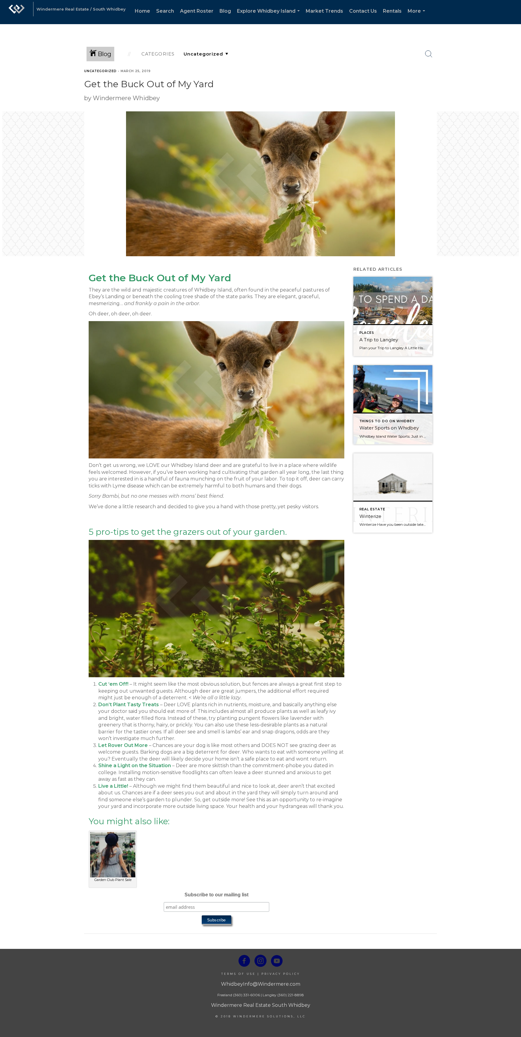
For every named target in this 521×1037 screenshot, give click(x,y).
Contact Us (363, 11)
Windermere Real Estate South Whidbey (260, 1005)
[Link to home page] (17, 12)
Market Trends (324, 11)
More (418, 16)
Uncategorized (100, 71)
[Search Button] (429, 54)
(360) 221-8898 (290, 995)
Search (165, 11)
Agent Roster (196, 11)
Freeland (224, 995)
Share (511, 83)
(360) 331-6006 (246, 995)
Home (142, 11)
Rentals (392, 11)
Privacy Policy (280, 973)
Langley (269, 995)
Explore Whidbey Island (269, 16)
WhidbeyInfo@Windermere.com (260, 984)
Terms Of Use (238, 973)
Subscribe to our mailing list (216, 894)
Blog (225, 11)
